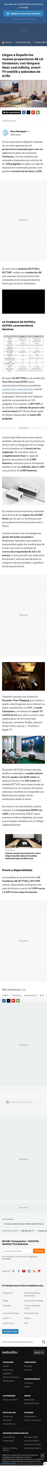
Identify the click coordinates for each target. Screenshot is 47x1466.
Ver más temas (10, 1331)
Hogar (5, 1300)
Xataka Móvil (8, 1369)
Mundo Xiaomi (8, 1380)
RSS (34, 1271)
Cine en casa (8, 1323)
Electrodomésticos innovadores (32, 1294)
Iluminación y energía (33, 1300)
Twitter (28, 112)
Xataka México (9, 1437)
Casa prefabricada (23, 42)
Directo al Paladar (10, 1399)
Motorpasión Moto (31, 1403)
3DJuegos (28, 1366)
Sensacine (28, 1383)
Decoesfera (7, 1420)
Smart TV (7, 1318)
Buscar (43, 1341)
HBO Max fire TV (27, 1230)
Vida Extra (28, 1369)
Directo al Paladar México (10, 1449)
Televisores (17, 995)
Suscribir (38, 1251)
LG (24, 989)
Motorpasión (29, 1399)
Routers (27, 1318)
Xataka (6, 1366)
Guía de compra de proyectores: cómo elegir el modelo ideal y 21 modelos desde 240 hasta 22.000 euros (23, 856)
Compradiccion (9, 1423)
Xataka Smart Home (11, 1377)
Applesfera (7, 1373)
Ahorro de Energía (11, 1313)
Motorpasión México (32, 1448)
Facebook (24, 112)
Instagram (29, 1271)
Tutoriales (7, 1305)
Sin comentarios (13, 112)
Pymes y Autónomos (32, 1420)
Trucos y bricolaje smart (32, 1306)
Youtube (24, 1271)
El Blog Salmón (30, 1416)
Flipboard (33, 112)
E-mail (38, 112)
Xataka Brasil (8, 1440)
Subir (37, 1352)
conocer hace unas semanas (17, 389)
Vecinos (8, 42)
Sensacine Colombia (32, 1444)
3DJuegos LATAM (31, 1437)
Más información (9, 1463)
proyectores (31, 995)
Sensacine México (31, 1440)
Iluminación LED (31, 1313)
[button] (20, 131)
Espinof (27, 1386)
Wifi (26, 1323)
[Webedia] (10, 1354)
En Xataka (11, 850)
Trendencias (8, 1416)
